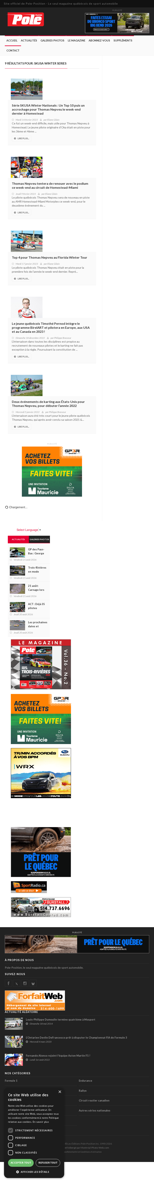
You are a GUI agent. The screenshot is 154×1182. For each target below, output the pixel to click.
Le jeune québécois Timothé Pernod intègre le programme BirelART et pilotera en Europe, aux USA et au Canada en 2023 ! (51, 327)
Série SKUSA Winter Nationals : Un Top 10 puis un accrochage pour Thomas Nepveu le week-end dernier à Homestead (48, 109)
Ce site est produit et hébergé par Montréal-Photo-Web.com (77, 1147)
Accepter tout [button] (21, 1162)
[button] (34, 1171)
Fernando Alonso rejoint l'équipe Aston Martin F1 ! (58, 1055)
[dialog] (34, 1133)
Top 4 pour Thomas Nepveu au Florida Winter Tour (49, 257)
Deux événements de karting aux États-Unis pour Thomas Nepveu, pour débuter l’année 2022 (48, 403)
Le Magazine (76, 40)
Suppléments (122, 40)
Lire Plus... (23, 138)
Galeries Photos (52, 40)
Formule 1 (11, 1080)
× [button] (59, 1091)
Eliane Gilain (53, 119)
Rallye (83, 1090)
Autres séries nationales (94, 1110)
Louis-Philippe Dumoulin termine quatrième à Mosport (60, 1019)
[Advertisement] (43, 812)
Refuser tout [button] (47, 1162)
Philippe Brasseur (62, 337)
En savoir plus (41, 1122)
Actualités (29, 40)
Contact (12, 50)
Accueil (11, 40)
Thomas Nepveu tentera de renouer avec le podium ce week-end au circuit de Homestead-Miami (50, 185)
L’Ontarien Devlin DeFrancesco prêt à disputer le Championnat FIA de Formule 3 (76, 1037)
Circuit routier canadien (94, 1100)
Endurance (85, 1080)
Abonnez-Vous (99, 40)
